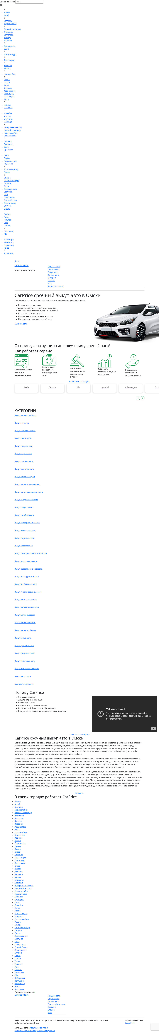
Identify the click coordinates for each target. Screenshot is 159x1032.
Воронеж (8, 40)
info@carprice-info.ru (39, 1028)
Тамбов (7, 214)
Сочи (6, 194)
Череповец (9, 245)
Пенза (6, 155)
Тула (6, 222)
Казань (7, 79)
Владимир (8, 32)
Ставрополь (9, 197)
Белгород (8, 21)
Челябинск (9, 242)
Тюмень (7, 225)
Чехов (6, 248)
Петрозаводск (10, 161)
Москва (7, 116)
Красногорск (9, 91)
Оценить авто (21, 324)
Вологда (7, 37)
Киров (6, 85)
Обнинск (8, 141)
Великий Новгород (12, 29)
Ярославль (9, 253)
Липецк (7, 105)
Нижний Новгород (12, 130)
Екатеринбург (10, 54)
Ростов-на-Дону (11, 169)
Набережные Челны (13, 127)
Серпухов (8, 192)
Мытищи (8, 121)
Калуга (7, 82)
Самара (7, 177)
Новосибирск (10, 135)
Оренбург (8, 149)
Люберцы (8, 107)
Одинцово (8, 144)
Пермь (7, 158)
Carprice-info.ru (22, 265)
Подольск (8, 163)
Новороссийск (10, 133)
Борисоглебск (10, 23)
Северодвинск (10, 189)
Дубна (6, 49)
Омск (6, 147)
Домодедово (9, 46)
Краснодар (9, 93)
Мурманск (8, 119)
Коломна (8, 88)
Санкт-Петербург (11, 180)
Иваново (8, 65)
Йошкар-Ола (9, 74)
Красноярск (9, 96)
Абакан (7, 12)
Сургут (7, 208)
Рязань (7, 172)
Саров (6, 186)
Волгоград (8, 35)
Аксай (6, 15)
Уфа (5, 234)
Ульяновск (8, 231)
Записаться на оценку (79, 734)
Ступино (7, 206)
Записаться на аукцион (79, 381)
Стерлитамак (10, 203)
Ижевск (7, 68)
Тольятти (8, 220)
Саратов (7, 183)
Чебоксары (9, 239)
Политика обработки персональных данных (35, 1030)
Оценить (79, 793)
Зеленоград (9, 60)
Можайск (8, 113)
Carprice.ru (130, 1023)
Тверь (6, 217)
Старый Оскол (10, 200)
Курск (6, 99)
